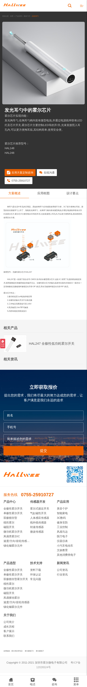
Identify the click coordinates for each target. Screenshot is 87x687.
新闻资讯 (63, 563)
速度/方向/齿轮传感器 (17, 602)
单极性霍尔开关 (13, 513)
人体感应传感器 (39, 517)
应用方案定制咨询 (22, 172)
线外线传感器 (38, 522)
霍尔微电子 (40, 651)
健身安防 (62, 522)
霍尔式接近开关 (39, 508)
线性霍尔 (9, 522)
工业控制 (62, 527)
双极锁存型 (10, 517)
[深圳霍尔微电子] (15, 6)
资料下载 (35, 569)
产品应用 (18, 16)
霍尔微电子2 (29, 651)
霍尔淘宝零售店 (17, 651)
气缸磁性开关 (38, 513)
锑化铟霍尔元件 (13, 545)
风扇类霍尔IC (12, 536)
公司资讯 (62, 569)
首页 (11, 16)
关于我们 (10, 615)
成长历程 (9, 626)
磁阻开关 (9, 527)
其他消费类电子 (66, 554)
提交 (43, 451)
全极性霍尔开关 (13, 508)
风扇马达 (62, 531)
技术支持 (36, 563)
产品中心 (10, 501)
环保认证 (35, 574)
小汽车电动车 (65, 545)
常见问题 (35, 579)
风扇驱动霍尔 (12, 597)
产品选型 (10, 563)
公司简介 (9, 621)
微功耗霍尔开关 (13, 531)
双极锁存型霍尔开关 (16, 579)
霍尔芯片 (10, 214)
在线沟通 (49, 172)
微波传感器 (37, 531)
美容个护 (27, 16)
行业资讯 (62, 574)
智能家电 (62, 513)
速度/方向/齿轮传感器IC (17, 540)
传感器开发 (37, 501)
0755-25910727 (21, 180)
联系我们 (9, 635)
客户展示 (9, 631)
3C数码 (61, 517)
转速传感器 (37, 527)
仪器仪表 (62, 540)
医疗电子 (62, 536)
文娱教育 (62, 550)
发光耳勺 (35, 16)
